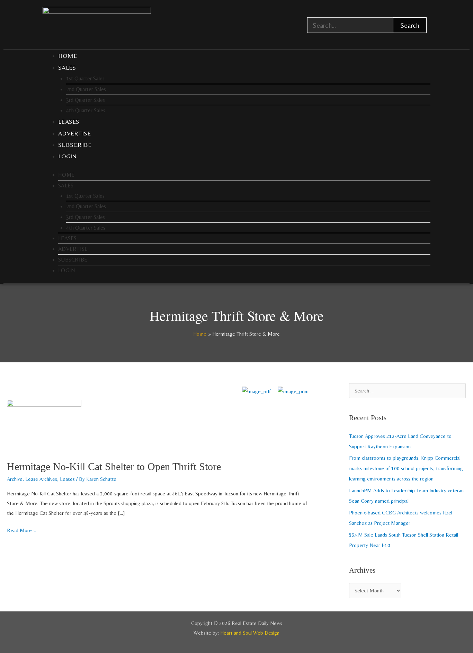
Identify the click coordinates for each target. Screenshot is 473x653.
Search (409, 25)
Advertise (74, 133)
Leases (69, 121)
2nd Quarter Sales (86, 89)
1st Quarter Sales (85, 78)
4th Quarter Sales (85, 110)
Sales (67, 67)
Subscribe (75, 144)
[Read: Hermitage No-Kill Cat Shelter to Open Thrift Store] (44, 425)
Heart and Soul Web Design (249, 633)
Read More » (21, 529)
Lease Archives (41, 479)
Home (67, 55)
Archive (15, 479)
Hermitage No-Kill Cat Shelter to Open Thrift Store (114, 466)
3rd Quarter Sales (85, 100)
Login (67, 156)
